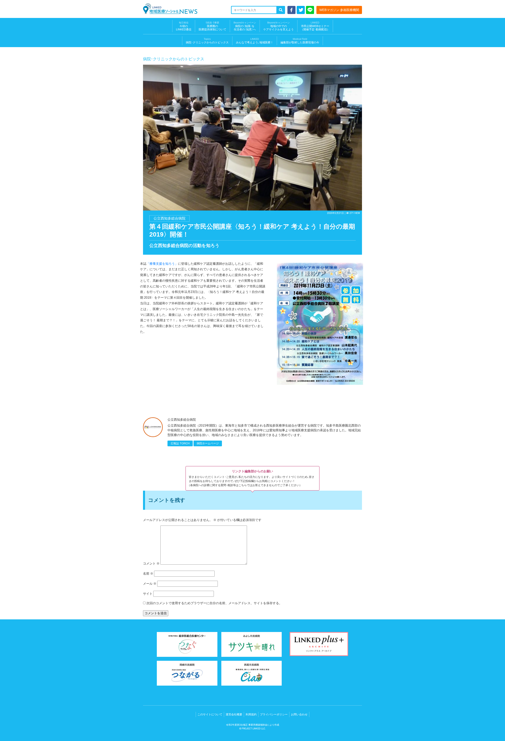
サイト (147, 593)
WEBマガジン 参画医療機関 (339, 10)
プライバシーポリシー (274, 714)
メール (149, 583)
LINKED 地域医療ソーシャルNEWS (170, 8)
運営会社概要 (234, 714)
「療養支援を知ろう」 (162, 263)
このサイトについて (209, 714)
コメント (151, 563)
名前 (148, 573)
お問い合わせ (299, 714)
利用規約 (251, 714)
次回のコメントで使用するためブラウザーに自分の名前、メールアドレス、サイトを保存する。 (214, 603)
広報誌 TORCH (180, 443)
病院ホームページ (208, 443)
